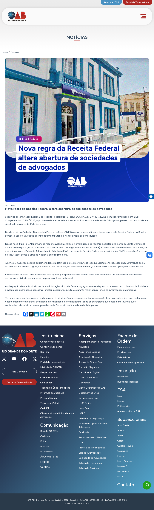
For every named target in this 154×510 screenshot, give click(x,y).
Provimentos (124, 352)
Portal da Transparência (137, 2)
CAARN (44, 408)
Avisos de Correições (90, 362)
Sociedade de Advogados (92, 457)
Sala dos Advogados (90, 452)
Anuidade (84, 346)
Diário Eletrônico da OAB (92, 387)
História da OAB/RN (51, 367)
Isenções (84, 408)
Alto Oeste (123, 425)
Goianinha (122, 451)
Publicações (123, 406)
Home (5, 52)
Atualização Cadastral (90, 357)
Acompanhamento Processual (95, 341)
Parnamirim (123, 471)
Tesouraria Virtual (49, 403)
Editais (121, 401)
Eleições (44, 357)
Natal (120, 476)
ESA (119, 395)
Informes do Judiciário (52, 392)
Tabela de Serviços (89, 468)
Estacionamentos (88, 398)
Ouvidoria (84, 432)
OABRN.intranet (49, 377)
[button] (151, 196)
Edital (43, 441)
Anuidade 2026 (111, 2)
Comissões (46, 382)
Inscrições (123, 376)
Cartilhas (45, 436)
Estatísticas (123, 357)
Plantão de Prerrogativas (92, 447)
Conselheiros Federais (52, 341)
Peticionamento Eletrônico (93, 437)
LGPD (82, 413)
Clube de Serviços (88, 377)
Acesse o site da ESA (128, 411)
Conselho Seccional (51, 346)
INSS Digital (85, 403)
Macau (121, 456)
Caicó (120, 440)
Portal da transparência (52, 362)
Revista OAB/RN (49, 431)
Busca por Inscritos (127, 381)
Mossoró (122, 466)
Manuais (44, 446)
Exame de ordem (126, 347)
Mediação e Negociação (92, 418)
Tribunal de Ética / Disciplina (55, 387)
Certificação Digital (89, 372)
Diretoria (44, 351)
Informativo (46, 451)
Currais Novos (125, 445)
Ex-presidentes (48, 372)
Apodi (120, 430)
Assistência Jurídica (89, 351)
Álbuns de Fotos (49, 456)
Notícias (44, 461)
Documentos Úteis (89, 392)
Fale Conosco (19, 371)
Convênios (85, 382)
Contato (45, 466)
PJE (81, 442)
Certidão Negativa (89, 367)
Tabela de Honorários (90, 463)
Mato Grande (124, 461)
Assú (120, 435)
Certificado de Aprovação (131, 362)
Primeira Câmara (48, 398)
